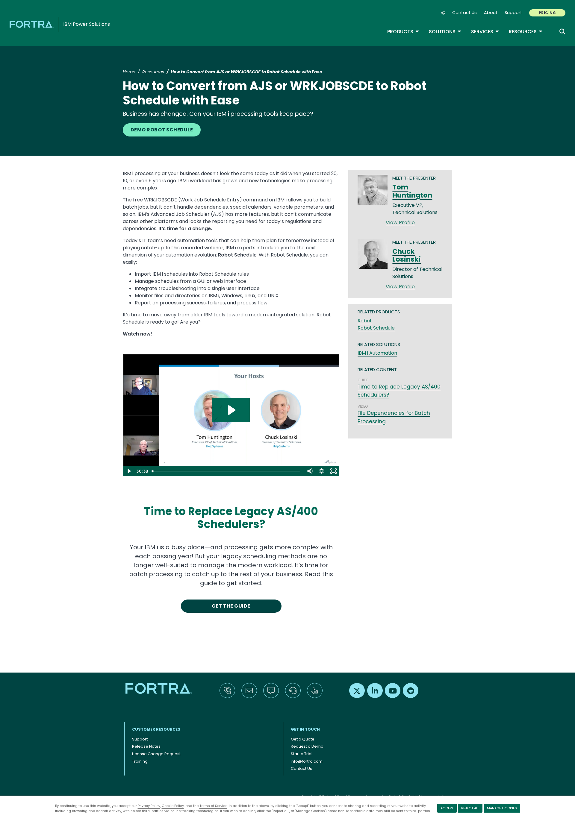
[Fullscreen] (333, 471)
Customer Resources (156, 729)
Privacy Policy (149, 805)
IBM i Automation (377, 353)
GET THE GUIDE (231, 606)
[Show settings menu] (321, 471)
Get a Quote (302, 739)
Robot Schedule (376, 327)
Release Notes (146, 746)
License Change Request (156, 754)
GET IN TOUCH (305, 729)
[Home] (33, 24)
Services (485, 31)
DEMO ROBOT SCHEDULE (162, 129)
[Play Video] (129, 471)
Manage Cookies (502, 808)
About (490, 13)
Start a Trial (301, 754)
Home (129, 72)
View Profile (400, 222)
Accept (447, 808)
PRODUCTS (403, 31)
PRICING (547, 12)
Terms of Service (213, 805)
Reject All (470, 808)
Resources (526, 31)
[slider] (226, 471)
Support (513, 13)
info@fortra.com (307, 761)
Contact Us (464, 13)
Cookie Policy (173, 805)
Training (140, 761)
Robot (365, 320)
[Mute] (309, 471)
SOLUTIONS (445, 31)
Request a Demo (307, 746)
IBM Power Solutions (86, 24)
